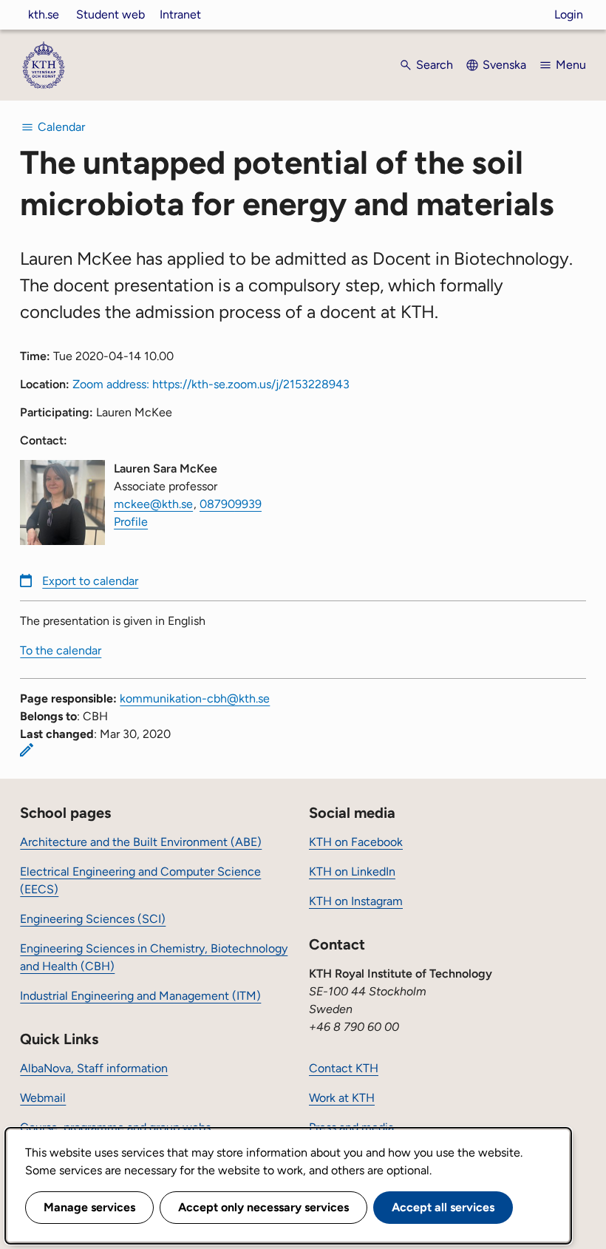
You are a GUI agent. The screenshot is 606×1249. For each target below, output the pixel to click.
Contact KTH (343, 1068)
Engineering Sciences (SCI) (93, 919)
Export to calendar (90, 581)
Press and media (351, 1127)
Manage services (89, 1207)
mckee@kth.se (153, 504)
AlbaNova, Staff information (94, 1068)
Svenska (504, 65)
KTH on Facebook (356, 842)
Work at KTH (342, 1098)
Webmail (43, 1098)
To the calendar (60, 650)
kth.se (43, 14)
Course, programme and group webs (115, 1127)
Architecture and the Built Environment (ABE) (141, 842)
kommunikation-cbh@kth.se (195, 698)
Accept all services (443, 1207)
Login (568, 14)
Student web (110, 14)
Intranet (180, 14)
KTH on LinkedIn (352, 871)
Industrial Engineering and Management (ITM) (140, 996)
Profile (131, 522)
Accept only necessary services (263, 1207)
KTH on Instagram (356, 901)
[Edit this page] (26, 749)
